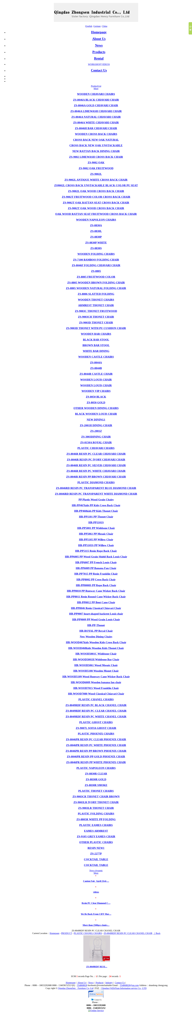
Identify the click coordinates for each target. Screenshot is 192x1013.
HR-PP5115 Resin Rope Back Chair (96, 550)
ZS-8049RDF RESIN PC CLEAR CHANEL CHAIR (96, 710)
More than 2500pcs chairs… (96, 925)
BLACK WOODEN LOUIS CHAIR (96, 413)
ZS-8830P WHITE (96, 242)
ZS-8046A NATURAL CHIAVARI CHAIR (96, 116)
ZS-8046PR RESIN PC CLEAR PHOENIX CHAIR (96, 739)
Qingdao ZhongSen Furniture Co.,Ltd (75, 988)
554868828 (82, 985)
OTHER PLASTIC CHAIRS (96, 842)
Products (98, 52)
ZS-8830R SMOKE (96, 785)
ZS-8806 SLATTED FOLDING (96, 293)
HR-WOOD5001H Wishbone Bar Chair (96, 659)
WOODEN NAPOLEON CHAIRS (96, 219)
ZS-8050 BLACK (96, 396)
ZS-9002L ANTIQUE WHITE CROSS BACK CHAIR (96, 179)
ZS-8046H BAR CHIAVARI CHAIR (96, 128)
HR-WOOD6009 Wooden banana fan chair (96, 682)
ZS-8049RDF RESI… (96, 966)
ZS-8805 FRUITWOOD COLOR (96, 276)
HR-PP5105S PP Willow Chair (96, 545)
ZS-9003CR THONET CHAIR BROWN (96, 796)
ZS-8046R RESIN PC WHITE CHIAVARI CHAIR (96, 470)
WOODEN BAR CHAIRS (96, 333)
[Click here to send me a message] (96, 1010)
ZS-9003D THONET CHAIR (96, 322)
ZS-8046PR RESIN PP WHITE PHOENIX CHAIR (96, 762)
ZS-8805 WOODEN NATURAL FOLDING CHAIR (96, 288)
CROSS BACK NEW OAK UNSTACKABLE (96, 145)
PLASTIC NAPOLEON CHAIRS (96, 768)
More (96, 88)
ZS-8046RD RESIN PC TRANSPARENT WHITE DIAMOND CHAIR (96, 493)
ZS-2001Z (96, 430)
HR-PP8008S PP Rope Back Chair (96, 585)
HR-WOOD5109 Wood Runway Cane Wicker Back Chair (96, 676)
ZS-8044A (96, 362)
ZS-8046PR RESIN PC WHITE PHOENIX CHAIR (96, 745)
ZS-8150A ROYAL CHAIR (96, 442)
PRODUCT (66, 933)
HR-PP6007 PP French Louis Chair (96, 562)
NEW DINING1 (96, 419)
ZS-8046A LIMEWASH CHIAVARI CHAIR (96, 111)
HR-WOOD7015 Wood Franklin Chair (96, 688)
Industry (109, 982)
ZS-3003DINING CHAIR (96, 436)
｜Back (156, 933)
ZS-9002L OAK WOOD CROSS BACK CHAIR (96, 191)
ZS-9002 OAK (96, 162)
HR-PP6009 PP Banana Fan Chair (96, 568)
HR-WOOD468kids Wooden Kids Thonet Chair (96, 648)
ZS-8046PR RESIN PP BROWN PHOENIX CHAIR (96, 750)
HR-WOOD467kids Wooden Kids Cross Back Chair (96, 642)
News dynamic (96, 870)
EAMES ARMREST (96, 830)
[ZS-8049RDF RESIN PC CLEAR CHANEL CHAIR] (96, 961)
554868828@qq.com (129, 985)
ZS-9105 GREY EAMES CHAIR (96, 836)
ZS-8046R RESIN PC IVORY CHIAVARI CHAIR (96, 459)
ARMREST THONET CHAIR (96, 305)
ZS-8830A (96, 225)
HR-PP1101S (96, 522)
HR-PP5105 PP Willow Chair (96, 539)
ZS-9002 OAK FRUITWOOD (96, 168)
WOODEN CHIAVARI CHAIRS (96, 94)
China (104, 26)
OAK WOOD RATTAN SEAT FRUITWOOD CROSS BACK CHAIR (96, 214)
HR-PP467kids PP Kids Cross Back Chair (96, 505)
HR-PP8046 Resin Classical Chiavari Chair (96, 608)
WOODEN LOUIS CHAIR (96, 379)
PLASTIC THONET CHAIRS (96, 790)
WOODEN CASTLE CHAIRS (96, 356)
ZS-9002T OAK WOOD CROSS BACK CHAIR (96, 208)
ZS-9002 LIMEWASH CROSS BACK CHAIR (96, 156)
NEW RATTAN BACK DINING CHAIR (96, 151)
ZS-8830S (96, 248)
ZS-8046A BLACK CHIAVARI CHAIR (96, 99)
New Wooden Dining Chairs (96, 636)
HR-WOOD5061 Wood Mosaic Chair (96, 665)
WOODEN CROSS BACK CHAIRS (96, 134)
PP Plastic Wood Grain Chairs (96, 499)
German (97, 26)
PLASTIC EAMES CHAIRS (96, 825)
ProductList (96, 86)
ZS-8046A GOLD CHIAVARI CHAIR (96, 105)
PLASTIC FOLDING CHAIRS (96, 813)
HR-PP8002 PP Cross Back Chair (96, 579)
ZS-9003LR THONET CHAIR (96, 808)
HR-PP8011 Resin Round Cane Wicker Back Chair (96, 596)
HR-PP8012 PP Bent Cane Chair (96, 602)
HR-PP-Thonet (96, 625)
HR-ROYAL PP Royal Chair (96, 630)
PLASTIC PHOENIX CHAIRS (96, 733)
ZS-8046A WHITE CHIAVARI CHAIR (96, 122)
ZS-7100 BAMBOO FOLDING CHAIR (96, 259)
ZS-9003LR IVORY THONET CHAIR (96, 802)
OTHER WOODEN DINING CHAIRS (96, 408)
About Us (99, 39)
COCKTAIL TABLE (96, 859)
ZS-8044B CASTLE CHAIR (96, 373)
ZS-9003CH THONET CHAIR (96, 316)
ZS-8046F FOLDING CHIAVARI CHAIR (96, 265)
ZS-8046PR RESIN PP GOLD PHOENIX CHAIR (96, 756)
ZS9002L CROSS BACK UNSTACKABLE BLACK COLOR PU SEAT (96, 185)
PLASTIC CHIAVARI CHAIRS (96, 448)
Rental (99, 58)
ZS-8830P (96, 236)
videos (96, 892)
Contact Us (99, 70)
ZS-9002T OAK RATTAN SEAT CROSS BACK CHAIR (96, 202)
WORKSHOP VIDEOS (99, 64)
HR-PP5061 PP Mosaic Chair (96, 533)
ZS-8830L (96, 231)
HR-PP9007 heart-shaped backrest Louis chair (96, 613)
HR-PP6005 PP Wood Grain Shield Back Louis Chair (96, 556)
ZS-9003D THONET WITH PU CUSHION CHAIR (96, 328)
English (88, 26)
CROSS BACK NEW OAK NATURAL (96, 139)
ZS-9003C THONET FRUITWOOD (96, 311)
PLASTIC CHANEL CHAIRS (96, 699)
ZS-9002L (96, 174)
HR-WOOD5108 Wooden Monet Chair (96, 670)
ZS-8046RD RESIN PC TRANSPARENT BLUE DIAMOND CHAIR (96, 488)
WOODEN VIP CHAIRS (96, 391)
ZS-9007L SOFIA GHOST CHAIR (96, 728)
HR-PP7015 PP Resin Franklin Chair (96, 573)
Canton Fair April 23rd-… (96, 881)
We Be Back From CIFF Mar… (96, 914)
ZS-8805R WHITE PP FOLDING (96, 819)
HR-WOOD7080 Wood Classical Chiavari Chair (96, 693)
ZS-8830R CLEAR (96, 773)
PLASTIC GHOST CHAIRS (96, 722)
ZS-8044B (96, 368)
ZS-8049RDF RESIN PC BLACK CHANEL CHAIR (96, 705)
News (99, 45)
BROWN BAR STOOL (96, 345)
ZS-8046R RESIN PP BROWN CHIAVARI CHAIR (96, 476)
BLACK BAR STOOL (96, 339)
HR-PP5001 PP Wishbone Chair (96, 528)
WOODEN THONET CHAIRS (96, 299)
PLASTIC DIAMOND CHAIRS (96, 482)
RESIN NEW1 (96, 848)
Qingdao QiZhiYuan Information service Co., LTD (124, 988)
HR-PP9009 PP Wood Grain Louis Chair (96, 619)
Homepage (99, 32)
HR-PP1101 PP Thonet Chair (96, 516)
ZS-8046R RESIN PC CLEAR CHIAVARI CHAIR (96, 453)
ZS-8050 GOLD (96, 402)
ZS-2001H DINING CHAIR (96, 425)
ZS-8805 (96, 271)
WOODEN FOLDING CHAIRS (96, 253)
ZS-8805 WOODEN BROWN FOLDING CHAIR (96, 282)
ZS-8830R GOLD (96, 779)
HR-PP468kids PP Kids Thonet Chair (96, 510)
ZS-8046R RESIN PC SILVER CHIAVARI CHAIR (96, 465)
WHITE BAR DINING (96, 351)
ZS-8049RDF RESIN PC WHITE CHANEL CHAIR (96, 716)
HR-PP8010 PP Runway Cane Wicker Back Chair (96, 590)
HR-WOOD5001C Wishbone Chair (96, 653)
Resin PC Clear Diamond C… (96, 903)
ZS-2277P (96, 853)
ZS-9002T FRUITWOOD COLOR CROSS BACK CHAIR (96, 196)
